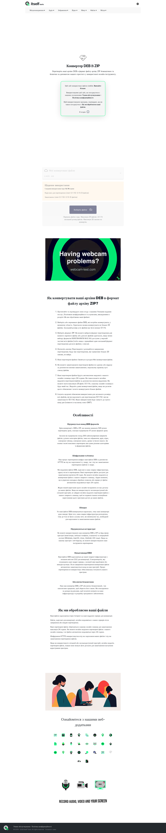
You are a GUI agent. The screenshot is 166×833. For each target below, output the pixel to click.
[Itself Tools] (83, 791)
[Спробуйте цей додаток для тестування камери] (83, 259)
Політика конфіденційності (82, 98)
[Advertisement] (83, 32)
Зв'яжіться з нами (50, 829)
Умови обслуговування (91, 95)
